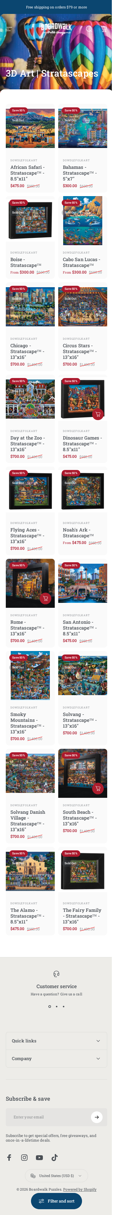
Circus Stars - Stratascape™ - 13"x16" (80, 351)
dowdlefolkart (23, 160)
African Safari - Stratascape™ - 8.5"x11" (27, 173)
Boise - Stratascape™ (25, 262)
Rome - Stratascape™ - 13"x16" (27, 628)
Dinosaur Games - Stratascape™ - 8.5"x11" (82, 443)
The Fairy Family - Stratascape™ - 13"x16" (82, 916)
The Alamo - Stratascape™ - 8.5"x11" (27, 916)
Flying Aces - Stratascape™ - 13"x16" (27, 535)
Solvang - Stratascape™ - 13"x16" (80, 720)
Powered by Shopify (77, 1181)
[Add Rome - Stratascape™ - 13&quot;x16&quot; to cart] (45, 598)
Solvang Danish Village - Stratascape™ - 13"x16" (27, 820)
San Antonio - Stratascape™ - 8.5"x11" (80, 628)
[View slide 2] (56, 1006)
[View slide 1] (49, 1006)
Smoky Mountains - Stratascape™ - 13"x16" (27, 723)
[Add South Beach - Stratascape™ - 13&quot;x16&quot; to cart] (98, 788)
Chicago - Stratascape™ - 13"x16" (27, 351)
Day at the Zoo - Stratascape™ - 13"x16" (27, 443)
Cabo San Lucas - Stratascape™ (81, 262)
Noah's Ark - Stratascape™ (78, 532)
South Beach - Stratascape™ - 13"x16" (80, 818)
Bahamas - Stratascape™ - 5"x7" (80, 173)
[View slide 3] (63, 1006)
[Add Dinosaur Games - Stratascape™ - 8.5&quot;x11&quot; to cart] (98, 414)
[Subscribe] (92, 1109)
